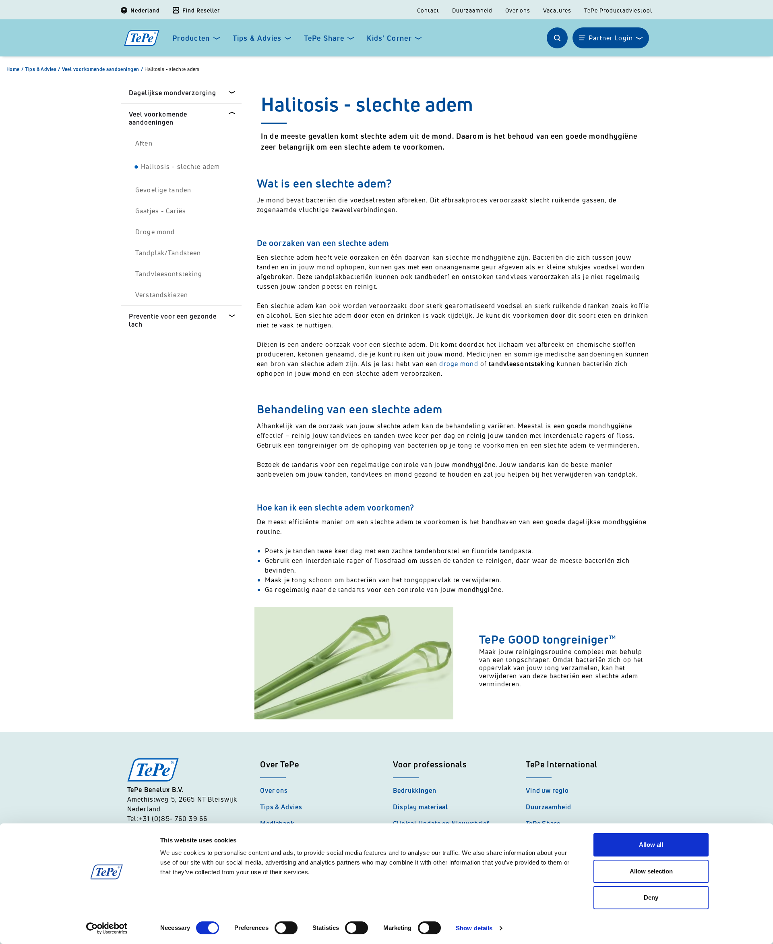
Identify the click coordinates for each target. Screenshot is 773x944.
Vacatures (557, 10)
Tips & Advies (257, 38)
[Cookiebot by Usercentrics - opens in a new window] (107, 928)
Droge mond (155, 232)
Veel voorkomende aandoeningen (102, 69)
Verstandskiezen (161, 295)
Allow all (651, 844)
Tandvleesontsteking (168, 274)
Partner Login (611, 38)
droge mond (458, 363)
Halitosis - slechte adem (172, 69)
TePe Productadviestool (618, 10)
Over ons (517, 10)
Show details (474, 928)
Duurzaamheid (472, 10)
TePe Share (324, 38)
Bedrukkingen (414, 790)
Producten (191, 38)
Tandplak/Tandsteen (168, 253)
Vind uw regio (547, 790)
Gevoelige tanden (163, 190)
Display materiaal (420, 806)
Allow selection (651, 871)
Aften (144, 143)
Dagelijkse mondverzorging (172, 93)
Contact (428, 10)
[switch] (286, 927)
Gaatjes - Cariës (160, 211)
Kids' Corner (389, 38)
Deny (651, 897)
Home (14, 69)
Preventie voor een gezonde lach (173, 320)
